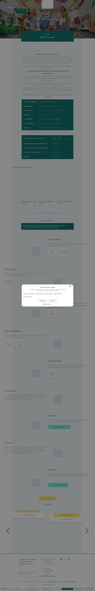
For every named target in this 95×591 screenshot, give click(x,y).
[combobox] (70, 286)
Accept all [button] (52, 300)
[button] (47, 304)
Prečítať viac (56, 290)
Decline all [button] (42, 300)
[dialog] (47, 295)
